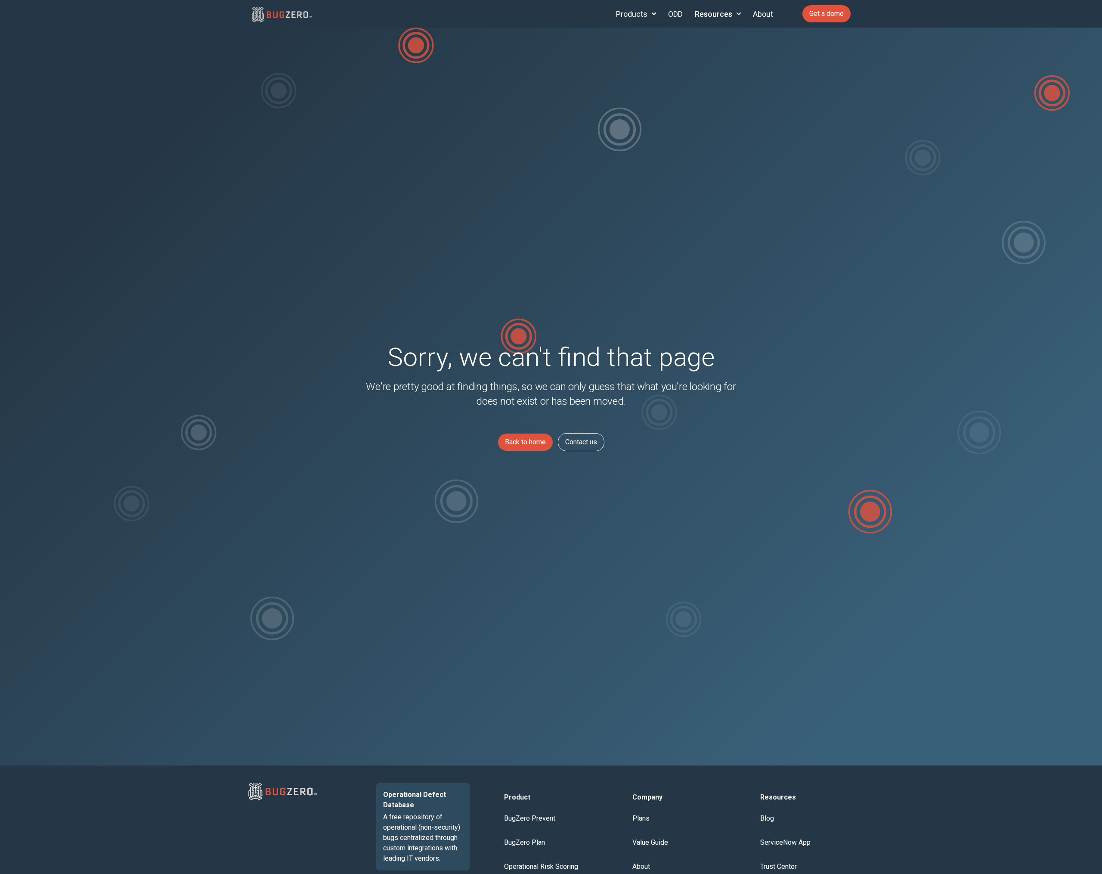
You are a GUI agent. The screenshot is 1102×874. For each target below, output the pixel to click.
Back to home (525, 442)
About (763, 14)
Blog (767, 818)
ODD (675, 14)
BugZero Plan (524, 842)
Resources (713, 14)
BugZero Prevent (529, 818)
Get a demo (826, 13)
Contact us (581, 442)
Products (631, 14)
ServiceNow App (785, 842)
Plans (641, 818)
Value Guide (650, 842)
